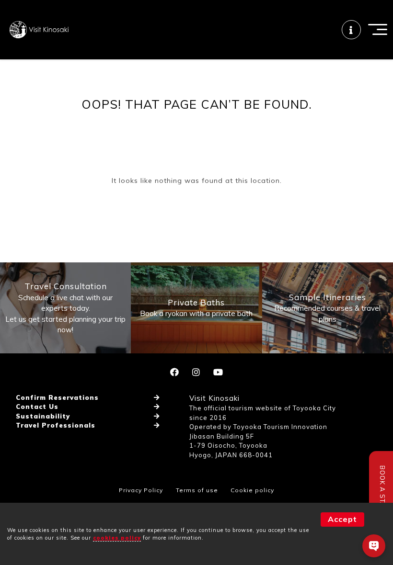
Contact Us (37, 406)
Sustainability (43, 416)
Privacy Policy (141, 490)
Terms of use (197, 490)
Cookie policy (252, 490)
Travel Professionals (55, 425)
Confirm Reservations (57, 397)
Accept (342, 519)
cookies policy (117, 537)
